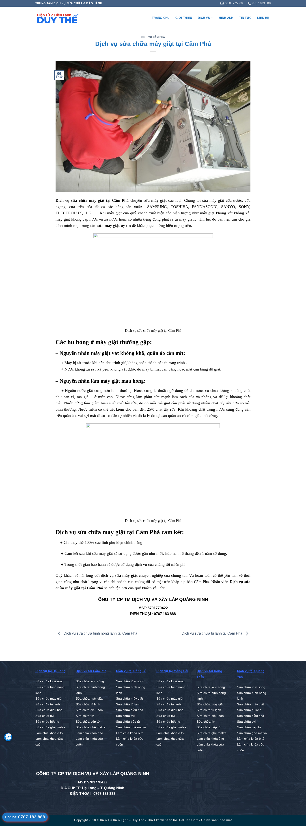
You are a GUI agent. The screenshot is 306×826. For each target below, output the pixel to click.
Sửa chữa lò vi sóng (49, 681)
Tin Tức (245, 18)
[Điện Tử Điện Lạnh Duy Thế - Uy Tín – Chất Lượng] (57, 18)
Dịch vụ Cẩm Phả (153, 37)
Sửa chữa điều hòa (48, 710)
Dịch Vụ (204, 18)
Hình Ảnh (226, 18)
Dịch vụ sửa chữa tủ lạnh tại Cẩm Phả (212, 633)
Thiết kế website (159, 820)
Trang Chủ (160, 18)
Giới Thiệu (183, 18)
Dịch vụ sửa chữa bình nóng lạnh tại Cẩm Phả (100, 633)
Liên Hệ (263, 18)
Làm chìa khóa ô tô (49, 733)
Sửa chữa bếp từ (47, 721)
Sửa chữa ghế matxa (50, 727)
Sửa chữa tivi (44, 716)
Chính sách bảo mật (216, 820)
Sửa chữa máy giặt (48, 698)
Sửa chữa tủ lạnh (47, 704)
